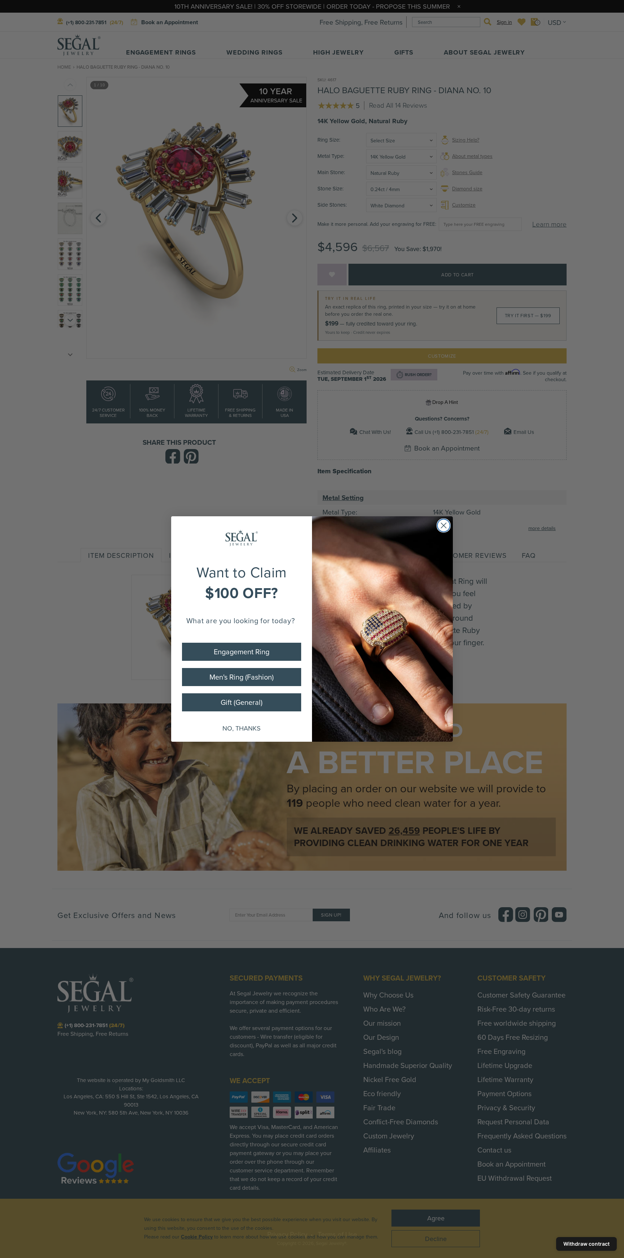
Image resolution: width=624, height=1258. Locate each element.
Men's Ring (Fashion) (241, 677)
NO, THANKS (241, 728)
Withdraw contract (586, 1244)
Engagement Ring (241, 651)
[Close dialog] (443, 525)
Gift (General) (242, 702)
